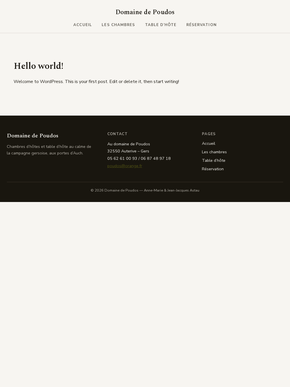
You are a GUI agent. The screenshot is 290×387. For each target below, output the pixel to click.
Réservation (201, 24)
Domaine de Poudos (145, 12)
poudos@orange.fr (124, 166)
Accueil (82, 24)
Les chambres (118, 24)
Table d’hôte (161, 24)
